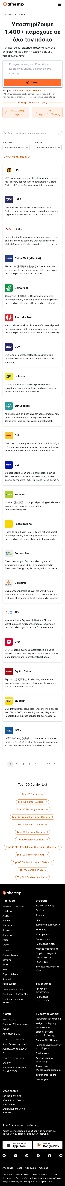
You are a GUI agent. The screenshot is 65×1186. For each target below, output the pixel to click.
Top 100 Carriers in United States (30, 862)
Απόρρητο (8, 1168)
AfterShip (8, 14)
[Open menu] (59, 4)
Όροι (19, 1168)
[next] (54, 764)
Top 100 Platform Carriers (31, 832)
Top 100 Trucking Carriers (31, 809)
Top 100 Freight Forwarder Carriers (31, 817)
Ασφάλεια (30, 1168)
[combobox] (16, 147)
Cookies (43, 1168)
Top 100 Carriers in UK (30, 869)
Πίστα (35, 82)
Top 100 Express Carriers (30, 839)
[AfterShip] (14, 4)
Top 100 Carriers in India (30, 877)
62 (48, 764)
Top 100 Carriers (31, 794)
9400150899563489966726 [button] (30, 90)
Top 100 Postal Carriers (30, 824)
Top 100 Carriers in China (30, 854)
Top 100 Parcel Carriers (30, 802)
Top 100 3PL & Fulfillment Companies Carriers (31, 847)
